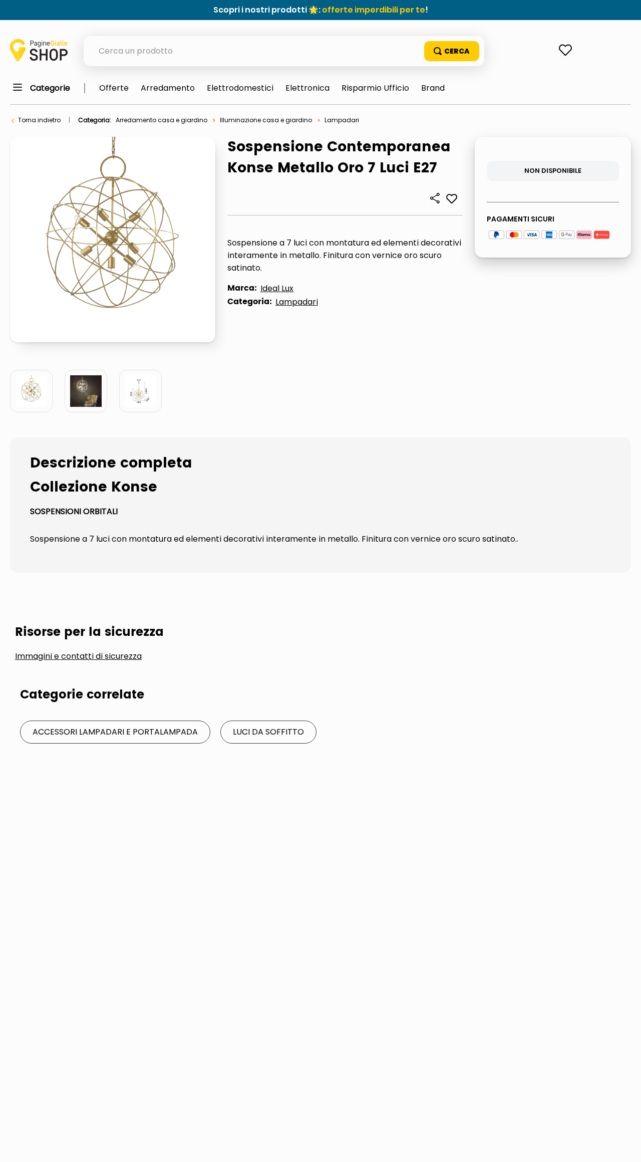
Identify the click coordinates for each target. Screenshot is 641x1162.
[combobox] (284, 51)
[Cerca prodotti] (451, 51)
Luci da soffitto (268, 732)
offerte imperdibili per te (373, 10)
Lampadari (342, 120)
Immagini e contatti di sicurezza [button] (78, 656)
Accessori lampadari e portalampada (115, 732)
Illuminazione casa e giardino (266, 120)
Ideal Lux (276, 288)
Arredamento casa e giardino (161, 120)
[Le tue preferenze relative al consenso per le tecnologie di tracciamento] (623, 1144)
